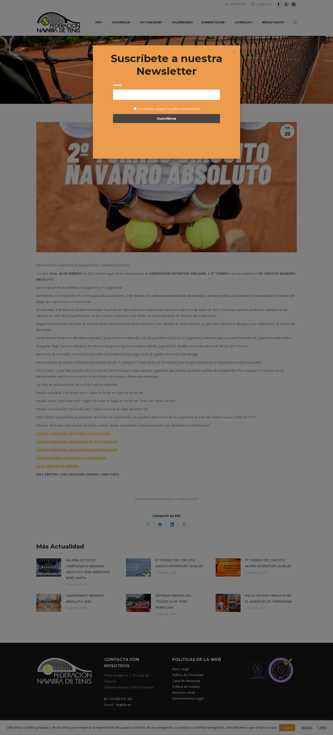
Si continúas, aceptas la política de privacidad (168, 109)
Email (117, 85)
